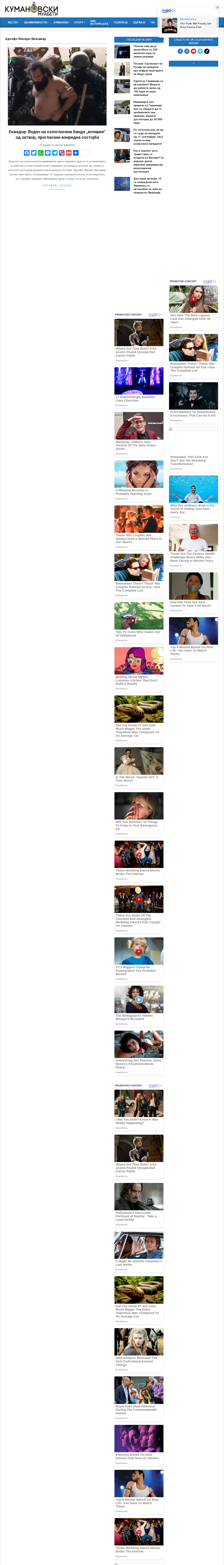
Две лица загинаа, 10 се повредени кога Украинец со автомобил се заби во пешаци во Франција (148, 185)
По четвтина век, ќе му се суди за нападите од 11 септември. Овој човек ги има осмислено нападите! (148, 136)
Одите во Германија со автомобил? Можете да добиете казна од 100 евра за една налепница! (148, 88)
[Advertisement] (193, 122)
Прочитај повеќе (57, 185)
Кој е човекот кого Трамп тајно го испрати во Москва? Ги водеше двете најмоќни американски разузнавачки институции (149, 161)
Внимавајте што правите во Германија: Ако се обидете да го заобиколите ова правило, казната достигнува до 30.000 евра (148, 112)
